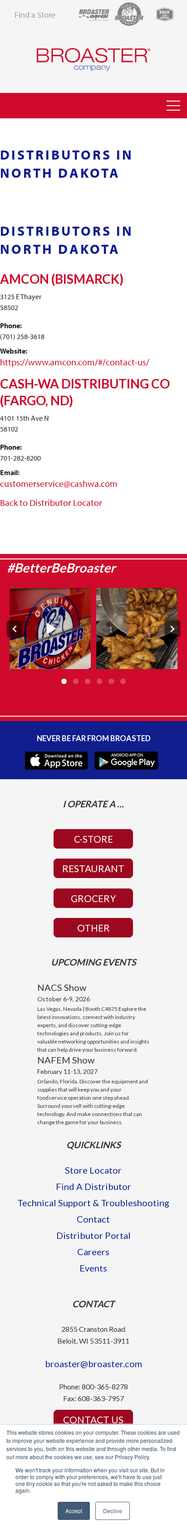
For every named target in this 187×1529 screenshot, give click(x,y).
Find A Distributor (93, 1186)
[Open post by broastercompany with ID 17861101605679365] (50, 628)
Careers (93, 1251)
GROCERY (93, 898)
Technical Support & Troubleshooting (93, 1202)
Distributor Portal (93, 1235)
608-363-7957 (101, 1398)
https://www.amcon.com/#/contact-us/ (74, 362)
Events (93, 1267)
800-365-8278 (105, 1386)
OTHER (93, 927)
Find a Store (35, 15)
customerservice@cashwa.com (59, 483)
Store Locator (93, 1170)
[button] (173, 106)
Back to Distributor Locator (51, 502)
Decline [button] (112, 1510)
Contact (93, 1218)
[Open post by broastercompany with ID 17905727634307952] (136, 628)
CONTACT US (93, 1419)
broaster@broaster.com (93, 1363)
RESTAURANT (93, 868)
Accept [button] (73, 1510)
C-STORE (93, 839)
